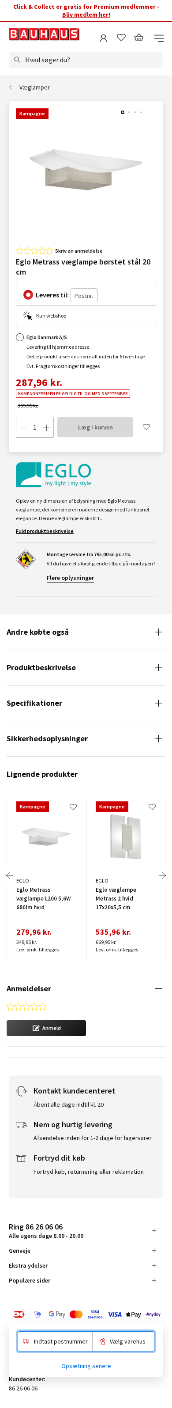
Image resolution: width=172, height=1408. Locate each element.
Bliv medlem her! (86, 14)
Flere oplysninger (70, 578)
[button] (46, 1028)
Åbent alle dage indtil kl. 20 (69, 1104)
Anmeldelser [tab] (29, 988)
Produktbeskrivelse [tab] (41, 667)
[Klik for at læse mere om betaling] (86, 1314)
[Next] (162, 875)
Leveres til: (52, 294)
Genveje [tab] (19, 1250)
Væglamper (34, 87)
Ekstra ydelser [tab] (28, 1265)
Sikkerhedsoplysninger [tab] (47, 738)
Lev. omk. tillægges (37, 949)
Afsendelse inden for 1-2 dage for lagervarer (93, 1138)
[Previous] (9, 875)
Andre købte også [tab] (38, 632)
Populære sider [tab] (29, 1280)
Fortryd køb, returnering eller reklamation (89, 1172)
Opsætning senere (86, 1366)
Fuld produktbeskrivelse (45, 531)
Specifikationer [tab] (34, 703)
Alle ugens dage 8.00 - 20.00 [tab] (46, 1231)
